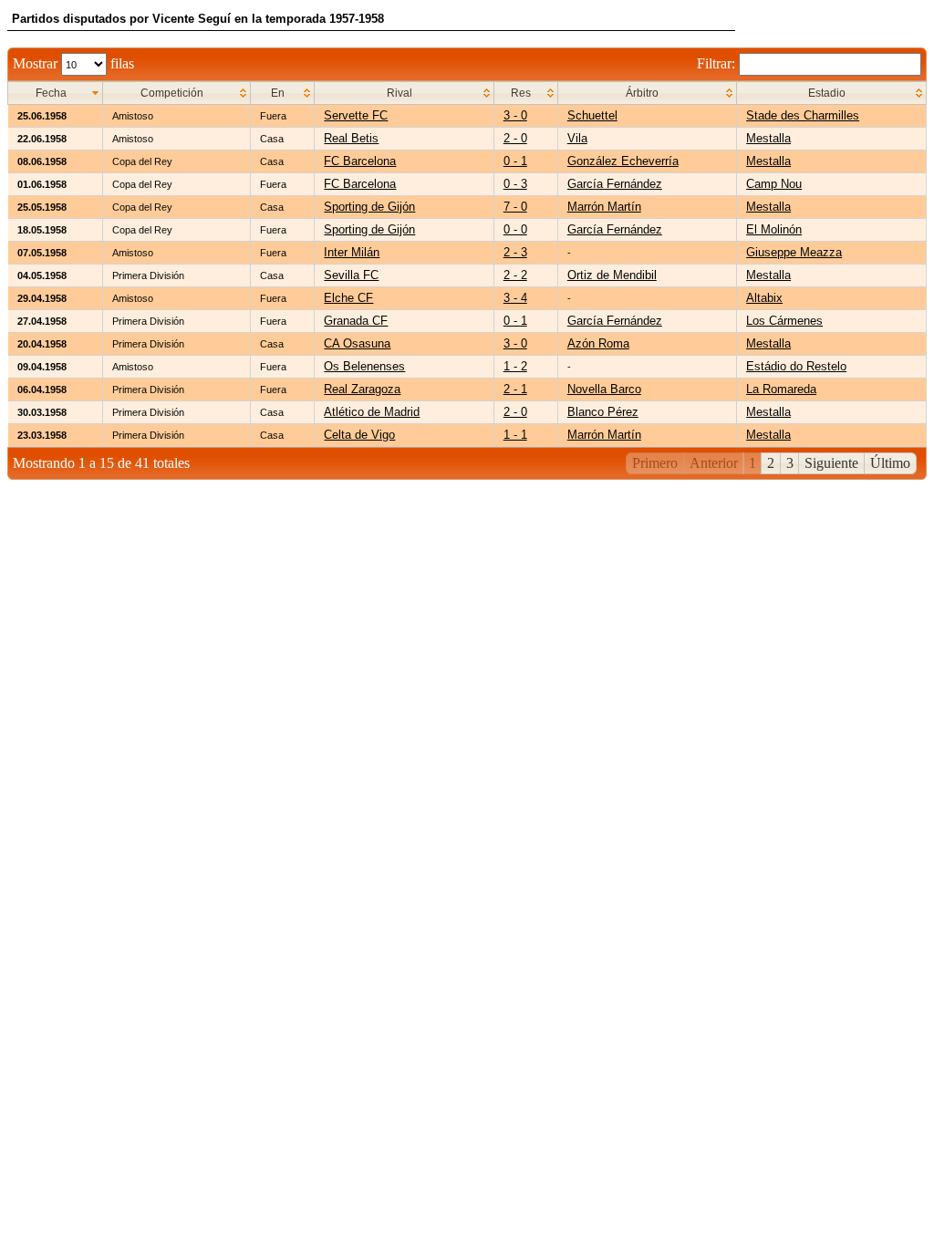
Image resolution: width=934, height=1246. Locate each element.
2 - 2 (515, 275)
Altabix (764, 298)
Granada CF (356, 320)
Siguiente (831, 463)
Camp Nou (774, 184)
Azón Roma (598, 343)
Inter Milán (351, 252)
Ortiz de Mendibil (612, 275)
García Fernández (614, 184)
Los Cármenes (784, 320)
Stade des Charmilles (802, 115)
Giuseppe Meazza (794, 252)
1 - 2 (515, 366)
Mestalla (768, 138)
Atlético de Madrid (372, 412)
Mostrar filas (73, 63)
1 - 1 (515, 434)
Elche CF (348, 298)
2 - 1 (515, 389)
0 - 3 (515, 184)
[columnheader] (55, 93)
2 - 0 (515, 138)
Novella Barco (604, 389)
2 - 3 (515, 252)
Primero (655, 463)
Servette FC (356, 115)
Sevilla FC (351, 275)
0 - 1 (515, 161)
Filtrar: (718, 63)
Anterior (714, 463)
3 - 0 (515, 115)
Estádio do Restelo (796, 366)
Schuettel (592, 115)
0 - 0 (515, 229)
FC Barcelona (360, 161)
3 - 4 (515, 298)
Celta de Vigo (359, 434)
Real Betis (351, 138)
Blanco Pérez (602, 412)
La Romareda (781, 389)
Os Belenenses (364, 366)
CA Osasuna (357, 343)
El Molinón (774, 229)
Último (890, 463)
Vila (577, 138)
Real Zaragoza (362, 389)
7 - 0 (515, 206)
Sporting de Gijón (369, 206)
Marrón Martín (604, 206)
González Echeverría (623, 161)
